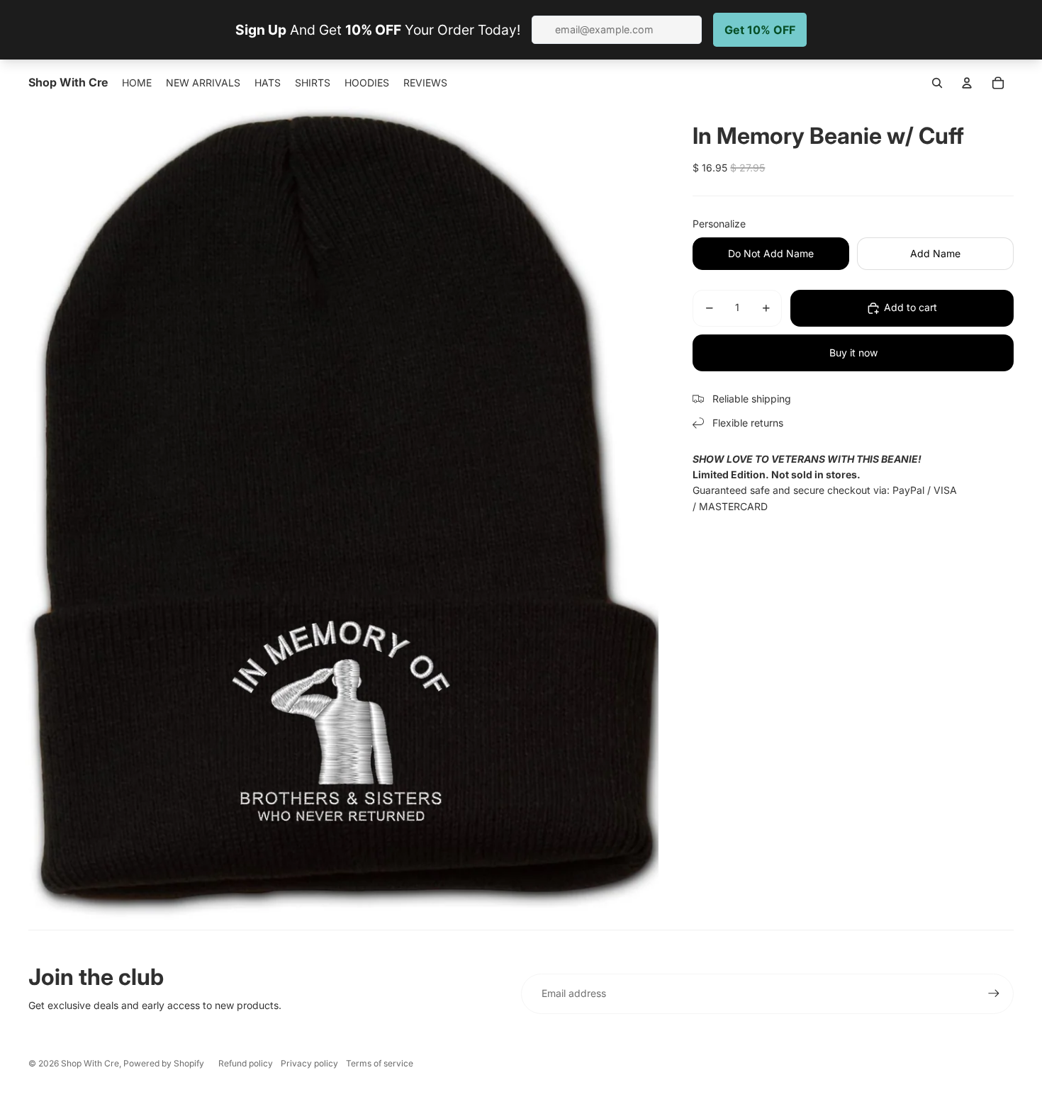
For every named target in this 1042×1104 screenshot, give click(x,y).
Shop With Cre (90, 1063)
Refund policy (245, 1063)
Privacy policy (309, 1063)
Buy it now (853, 353)
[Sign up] (993, 993)
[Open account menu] (966, 82)
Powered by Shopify (163, 1063)
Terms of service (379, 1063)
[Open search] (937, 82)
